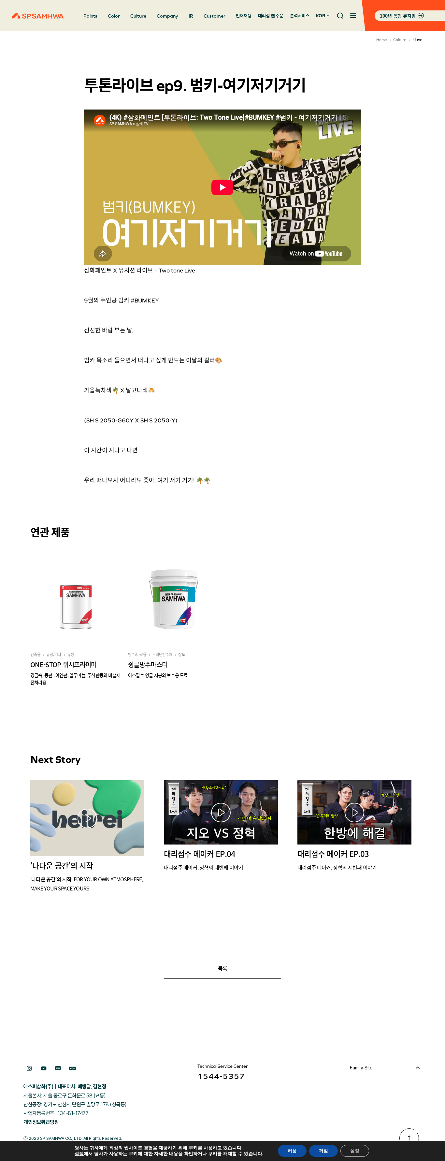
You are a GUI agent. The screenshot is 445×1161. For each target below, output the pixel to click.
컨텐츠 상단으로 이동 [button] (409, 1138)
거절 (323, 1151)
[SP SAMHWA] (38, 16)
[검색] (340, 16)
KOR (320, 15)
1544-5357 (221, 1076)
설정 (79, 1154)
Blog (58, 1068)
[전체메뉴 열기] (353, 16)
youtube (44, 1068)
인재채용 (243, 15)
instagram (29, 1068)
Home (381, 39)
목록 (222, 968)
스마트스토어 (72, 1068)
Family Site (361, 1067)
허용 (292, 1151)
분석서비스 (299, 15)
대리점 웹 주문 (270, 15)
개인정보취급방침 (41, 1122)
